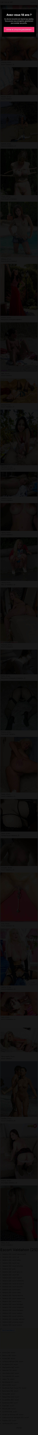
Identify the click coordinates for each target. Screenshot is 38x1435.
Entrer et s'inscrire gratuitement (19, 30)
